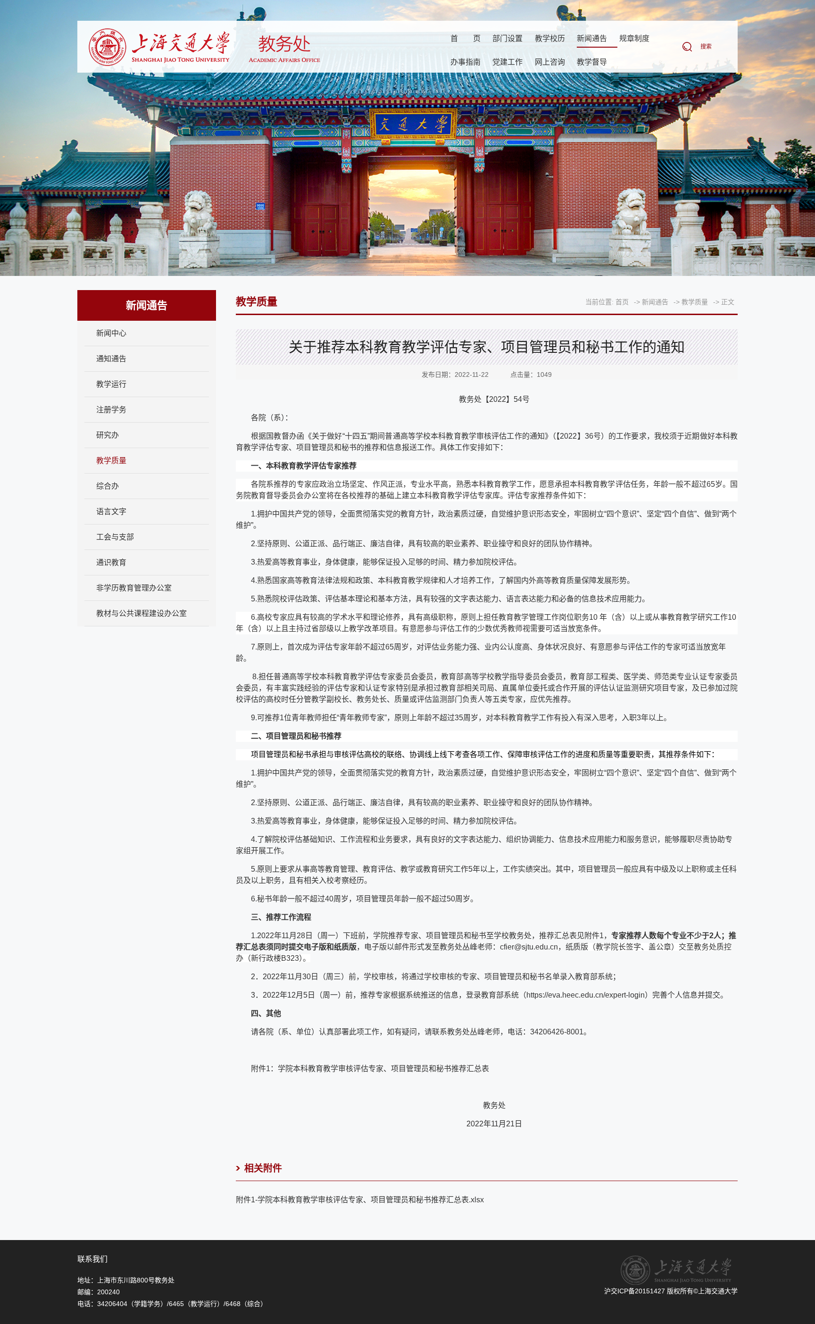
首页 (465, 38)
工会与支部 (115, 537)
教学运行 (111, 384)
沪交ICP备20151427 (634, 1291)
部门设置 (507, 38)
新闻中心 (111, 333)
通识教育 (111, 562)
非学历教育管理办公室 (134, 588)
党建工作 (507, 62)
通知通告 (111, 359)
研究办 (107, 435)
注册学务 (111, 410)
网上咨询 (550, 62)
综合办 (107, 486)
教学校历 (550, 38)
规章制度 (634, 38)
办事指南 (465, 62)
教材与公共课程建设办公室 (141, 613)
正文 (727, 302)
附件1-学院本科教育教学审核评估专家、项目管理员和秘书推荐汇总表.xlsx (360, 1200)
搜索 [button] (706, 46)
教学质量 (111, 461)
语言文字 (111, 512)
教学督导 (592, 62)
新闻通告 (592, 38)
